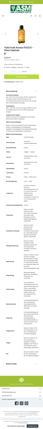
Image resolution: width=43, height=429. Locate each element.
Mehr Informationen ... (23, 422)
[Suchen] (31, 15)
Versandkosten (33, 411)
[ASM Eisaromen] (21, 53)
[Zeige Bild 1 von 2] (19, 43)
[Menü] (3, 15)
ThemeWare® (21, 416)
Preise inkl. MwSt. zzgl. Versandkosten (13, 64)
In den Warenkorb (21, 76)
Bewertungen (11, 364)
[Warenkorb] (40, 15)
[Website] (26, 403)
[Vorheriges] (5, 33)
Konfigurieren (32, 426)
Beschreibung (11, 91)
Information (6, 388)
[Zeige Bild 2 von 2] (23, 43)
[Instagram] (21, 403)
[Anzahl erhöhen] (19, 72)
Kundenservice (7, 395)
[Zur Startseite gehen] (21, 9)
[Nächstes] (37, 33)
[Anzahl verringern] (6, 72)
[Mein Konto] (35, 15)
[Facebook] (16, 403)
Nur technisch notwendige (16, 426)
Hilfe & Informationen (9, 392)
